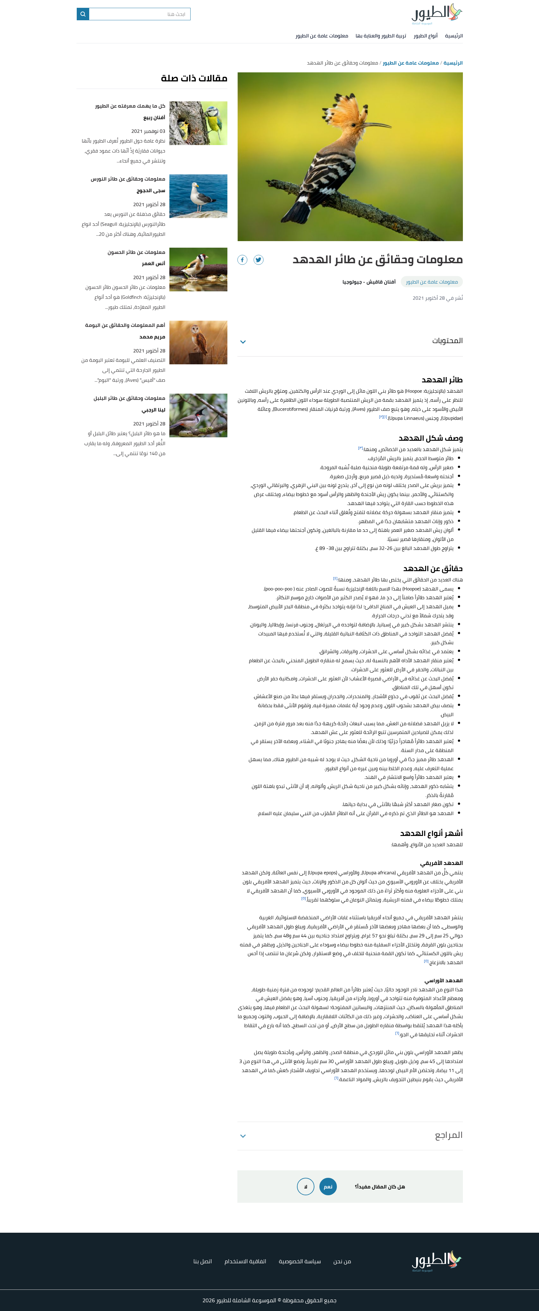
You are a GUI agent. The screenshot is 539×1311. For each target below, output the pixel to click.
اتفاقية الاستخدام (245, 1261)
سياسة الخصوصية (300, 1261)
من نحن (342, 1261)
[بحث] (83, 14)
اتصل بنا (202, 1261)
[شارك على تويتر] (259, 260)
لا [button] (305, 1186)
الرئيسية (454, 35)
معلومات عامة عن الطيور (321, 35)
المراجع (449, 1135)
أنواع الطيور (426, 35)
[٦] (397, 1033)
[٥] (303, 898)
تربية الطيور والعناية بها (381, 35)
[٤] (335, 578)
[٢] (381, 416)
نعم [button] (328, 1186)
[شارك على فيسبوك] (242, 260)
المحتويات (447, 340)
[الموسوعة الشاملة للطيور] (437, 14)
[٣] (360, 447)
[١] (385, 416)
